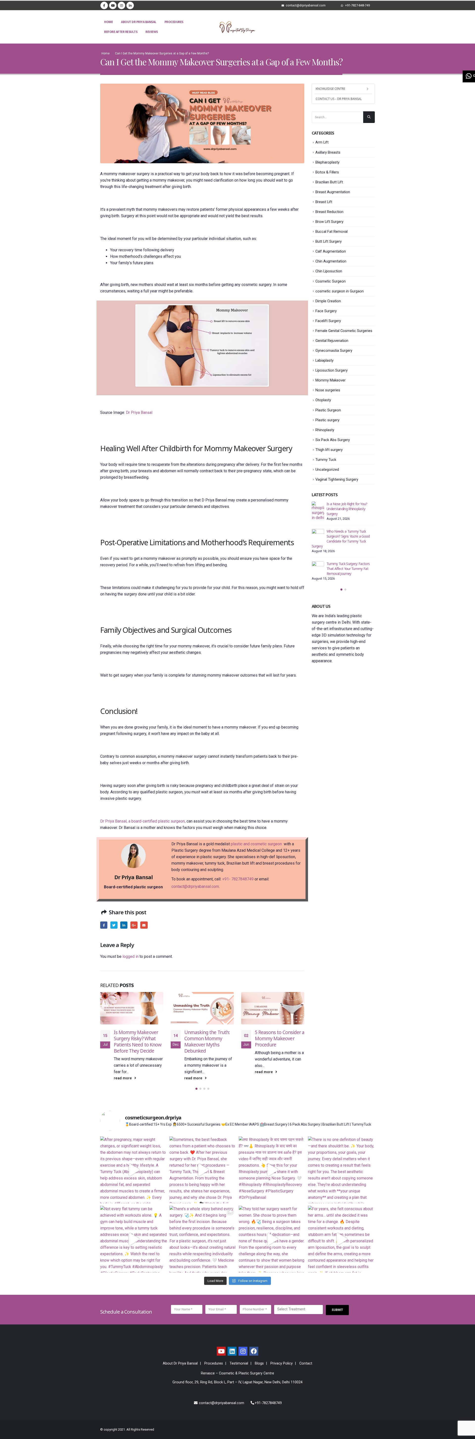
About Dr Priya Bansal (138, 22)
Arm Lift (322, 142)
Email (143, 925)
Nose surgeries (327, 390)
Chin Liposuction (328, 271)
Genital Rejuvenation (331, 340)
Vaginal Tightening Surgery (336, 479)
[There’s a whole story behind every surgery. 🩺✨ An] (202, 1239)
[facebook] (253, 1351)
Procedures (174, 22)
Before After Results (120, 32)
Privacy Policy (281, 1363)
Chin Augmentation (330, 261)
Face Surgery (326, 311)
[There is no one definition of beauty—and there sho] (341, 1169)
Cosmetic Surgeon (330, 281)
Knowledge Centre (330, 89)
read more (123, 1078)
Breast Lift (323, 202)
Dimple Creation (328, 301)
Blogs (259, 1363)
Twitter (114, 925)
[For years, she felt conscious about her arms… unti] (341, 1239)
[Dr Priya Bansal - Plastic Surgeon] (237, 27)
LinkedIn (123, 925)
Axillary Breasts (327, 152)
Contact (305, 1363)
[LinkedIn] (130, 5)
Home (108, 22)
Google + (134, 925)
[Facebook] (104, 5)
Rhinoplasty (324, 430)
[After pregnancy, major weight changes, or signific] (133, 1169)
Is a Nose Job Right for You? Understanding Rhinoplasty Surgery (347, 508)
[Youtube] (113, 5)
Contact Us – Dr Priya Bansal (339, 99)
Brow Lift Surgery (329, 221)
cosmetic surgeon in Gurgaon (339, 291)
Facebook (103, 925)
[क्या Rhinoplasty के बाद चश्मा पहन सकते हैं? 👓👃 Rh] (272, 1169)
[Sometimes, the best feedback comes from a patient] (202, 1169)
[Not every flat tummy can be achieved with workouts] (133, 1239)
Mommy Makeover (330, 380)
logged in (130, 956)
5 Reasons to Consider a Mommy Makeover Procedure (279, 1038)
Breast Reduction (329, 212)
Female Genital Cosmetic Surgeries (343, 331)
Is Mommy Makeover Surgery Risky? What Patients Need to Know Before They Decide (137, 1041)
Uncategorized (327, 469)
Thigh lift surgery (329, 450)
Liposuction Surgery (331, 370)
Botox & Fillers (327, 172)
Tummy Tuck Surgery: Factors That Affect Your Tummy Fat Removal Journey (348, 568)
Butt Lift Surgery (328, 241)
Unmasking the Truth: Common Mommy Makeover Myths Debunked (207, 1041)
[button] (196, 1088)
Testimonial (239, 1363)
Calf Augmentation (330, 251)
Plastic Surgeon (328, 410)
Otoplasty (323, 400)
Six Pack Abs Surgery (332, 440)
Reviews (151, 32)
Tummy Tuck (325, 459)
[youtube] (221, 1351)
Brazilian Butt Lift (329, 182)
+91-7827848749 (268, 1403)
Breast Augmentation (332, 192)
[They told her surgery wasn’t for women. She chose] (272, 1239)
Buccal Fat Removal (331, 231)
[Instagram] (121, 5)
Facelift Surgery (328, 321)
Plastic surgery (327, 420)
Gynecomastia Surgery (333, 350)
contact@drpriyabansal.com (195, 886)
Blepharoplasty (327, 162)
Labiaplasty (324, 360)
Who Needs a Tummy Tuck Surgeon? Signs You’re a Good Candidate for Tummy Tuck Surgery (341, 538)
